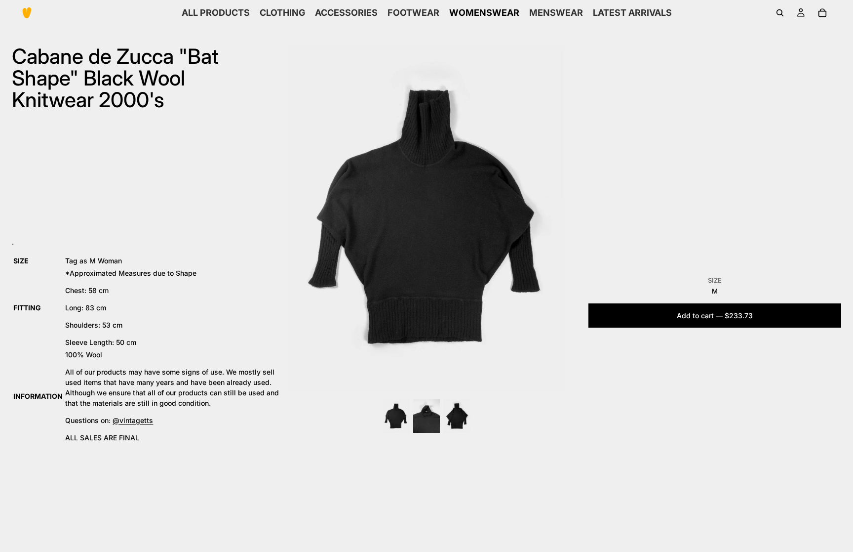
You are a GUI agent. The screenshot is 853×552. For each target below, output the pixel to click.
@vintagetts (133, 420)
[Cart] (822, 13)
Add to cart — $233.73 (715, 315)
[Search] (780, 13)
